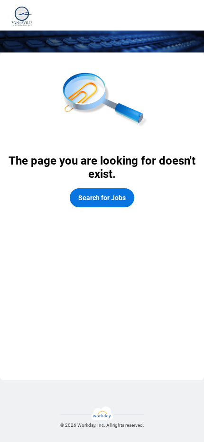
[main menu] (188, 16)
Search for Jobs (102, 198)
